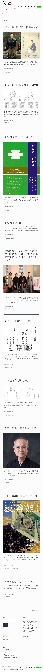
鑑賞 (4, 659)
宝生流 (7, 367)
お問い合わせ (38, 9)
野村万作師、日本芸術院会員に (20, 428)
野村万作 (8, 482)
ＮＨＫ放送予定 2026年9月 (28, 625)
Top (6, 9)
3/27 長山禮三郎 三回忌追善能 (21, 27)
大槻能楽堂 (8, 72)
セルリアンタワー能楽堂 (10, 568)
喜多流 (7, 210)
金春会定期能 (13, 415)
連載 (15, 9)
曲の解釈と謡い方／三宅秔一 (9, 655)
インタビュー (22, 9)
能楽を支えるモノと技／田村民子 (10, 657)
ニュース (10, 308)
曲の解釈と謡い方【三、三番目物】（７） (31, 620)
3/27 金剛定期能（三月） (16, 223)
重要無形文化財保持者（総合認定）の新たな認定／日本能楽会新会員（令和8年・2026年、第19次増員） (31, 623)
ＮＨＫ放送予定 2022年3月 (19, 581)
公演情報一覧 (25, 636)
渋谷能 (17, 568)
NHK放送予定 (11, 594)
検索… (4, 617)
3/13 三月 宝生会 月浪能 (17, 321)
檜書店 (13, 669)
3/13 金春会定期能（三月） (17, 380)
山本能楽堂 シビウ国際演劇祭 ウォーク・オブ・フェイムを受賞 (31, 631)
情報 (9, 9)
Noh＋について (30, 9)
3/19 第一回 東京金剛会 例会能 (21, 85)
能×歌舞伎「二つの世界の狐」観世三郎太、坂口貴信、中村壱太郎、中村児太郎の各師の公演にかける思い (21, 255)
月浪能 (11, 367)
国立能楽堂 (8, 415)
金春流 (18, 415)
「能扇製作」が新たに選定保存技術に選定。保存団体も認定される (31, 628)
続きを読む (33, 64)
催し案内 (5, 652)
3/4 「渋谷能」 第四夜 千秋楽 (20, 495)
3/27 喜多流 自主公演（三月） (19, 136)
